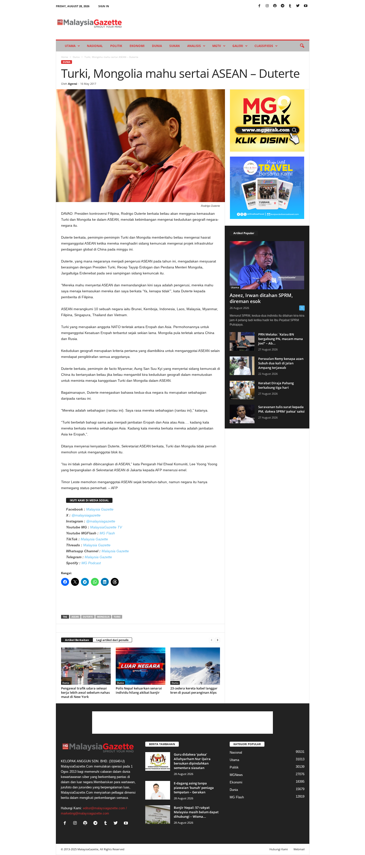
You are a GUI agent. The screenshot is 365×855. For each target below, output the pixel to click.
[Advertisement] (140, 602)
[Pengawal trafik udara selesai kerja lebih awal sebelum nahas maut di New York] (86, 666)
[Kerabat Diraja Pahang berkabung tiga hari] (242, 390)
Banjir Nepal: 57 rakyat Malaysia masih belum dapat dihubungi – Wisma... (196, 812)
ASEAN (75, 616)
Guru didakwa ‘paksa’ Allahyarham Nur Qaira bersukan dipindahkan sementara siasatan (192, 761)
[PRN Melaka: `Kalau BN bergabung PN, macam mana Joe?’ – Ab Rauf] (242, 341)
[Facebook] (259, 6)
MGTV (216, 46)
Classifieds (264, 46)
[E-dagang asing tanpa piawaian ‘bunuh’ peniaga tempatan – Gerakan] (157, 790)
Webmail (299, 849)
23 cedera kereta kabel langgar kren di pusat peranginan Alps (194, 690)
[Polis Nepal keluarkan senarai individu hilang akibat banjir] (140, 666)
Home (64, 57)
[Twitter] (298, 6)
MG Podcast (91, 563)
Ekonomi (137, 46)
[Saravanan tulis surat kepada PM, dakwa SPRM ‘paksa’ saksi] (242, 414)
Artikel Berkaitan (77, 640)
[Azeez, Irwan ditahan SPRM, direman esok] (267, 265)
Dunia (157, 46)
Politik (116, 46)
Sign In (103, 6)
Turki (117, 616)
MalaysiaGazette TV (106, 527)
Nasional (95, 46)
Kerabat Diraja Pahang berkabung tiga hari (276, 385)
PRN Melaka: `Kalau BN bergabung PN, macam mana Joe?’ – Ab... (280, 338)
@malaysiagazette (86, 515)
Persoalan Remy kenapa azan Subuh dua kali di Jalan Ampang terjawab (280, 363)
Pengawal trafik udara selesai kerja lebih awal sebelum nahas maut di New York (85, 692)
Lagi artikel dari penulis (112, 640)
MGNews (236, 775)
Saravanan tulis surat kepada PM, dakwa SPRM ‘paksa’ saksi (281, 409)
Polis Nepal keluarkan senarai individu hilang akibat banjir (139, 690)
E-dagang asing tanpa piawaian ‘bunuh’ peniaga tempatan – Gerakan (194, 787)
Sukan (174, 46)
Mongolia (103, 616)
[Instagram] (267, 6)
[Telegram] (283, 6)
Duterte (88, 616)
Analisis (194, 46)
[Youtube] (306, 6)
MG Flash (107, 533)
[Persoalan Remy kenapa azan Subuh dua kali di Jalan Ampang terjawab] (242, 365)
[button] (301, 46)
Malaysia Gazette (99, 509)
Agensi (72, 84)
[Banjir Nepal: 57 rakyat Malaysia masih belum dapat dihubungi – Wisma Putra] (157, 814)
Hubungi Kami (278, 849)
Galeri (237, 46)
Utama (70, 46)
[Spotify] (275, 6)
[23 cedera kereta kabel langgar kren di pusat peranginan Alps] (195, 666)
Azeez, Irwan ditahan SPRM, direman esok (261, 298)
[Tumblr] (290, 6)
